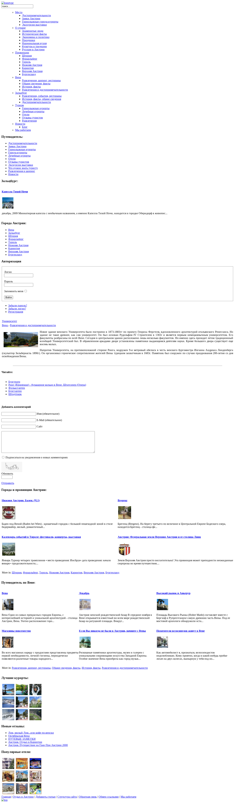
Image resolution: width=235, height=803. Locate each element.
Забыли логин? (17, 308)
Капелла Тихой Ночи (15, 191)
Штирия (17, 572)
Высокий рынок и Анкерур (173, 593)
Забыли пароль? (17, 305)
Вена (5, 325)
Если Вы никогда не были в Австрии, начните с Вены (112, 630)
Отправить (7, 483)
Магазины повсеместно (16, 630)
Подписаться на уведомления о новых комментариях (37, 457)
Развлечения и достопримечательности (33, 325)
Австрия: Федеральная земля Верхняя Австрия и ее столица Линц (159, 536)
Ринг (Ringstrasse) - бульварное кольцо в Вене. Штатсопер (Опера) (47, 384)
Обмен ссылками (109, 796)
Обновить (7, 473)
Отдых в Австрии (23, 796)
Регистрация (15, 311)
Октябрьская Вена (19, 735)
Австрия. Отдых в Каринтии (25, 742)
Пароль (8, 281)
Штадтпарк (15, 394)
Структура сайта (67, 796)
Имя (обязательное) (48, 413)
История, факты (91, 667)
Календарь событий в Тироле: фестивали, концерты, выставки (41, 536)
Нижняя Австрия (59, 572)
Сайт (39, 426)
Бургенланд (112, 572)
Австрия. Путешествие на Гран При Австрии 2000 (38, 745)
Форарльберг (30, 572)
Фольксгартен (16, 387)
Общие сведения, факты (66, 667)
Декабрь (84, 593)
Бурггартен (15, 391)
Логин (8, 271)
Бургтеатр (14, 381)
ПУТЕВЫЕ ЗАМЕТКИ (22, 738)
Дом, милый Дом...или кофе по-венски (31, 732)
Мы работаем (128, 796)
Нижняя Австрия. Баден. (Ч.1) (21, 500)
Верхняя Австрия (94, 572)
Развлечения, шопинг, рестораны (31, 667)
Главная (6, 796)
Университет (9, 321)
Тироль (43, 572)
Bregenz (122, 500)
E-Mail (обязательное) (49, 420)
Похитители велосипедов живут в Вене (180, 630)
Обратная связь (88, 796)
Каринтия (76, 572)
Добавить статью (46, 796)
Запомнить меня (13, 291)
